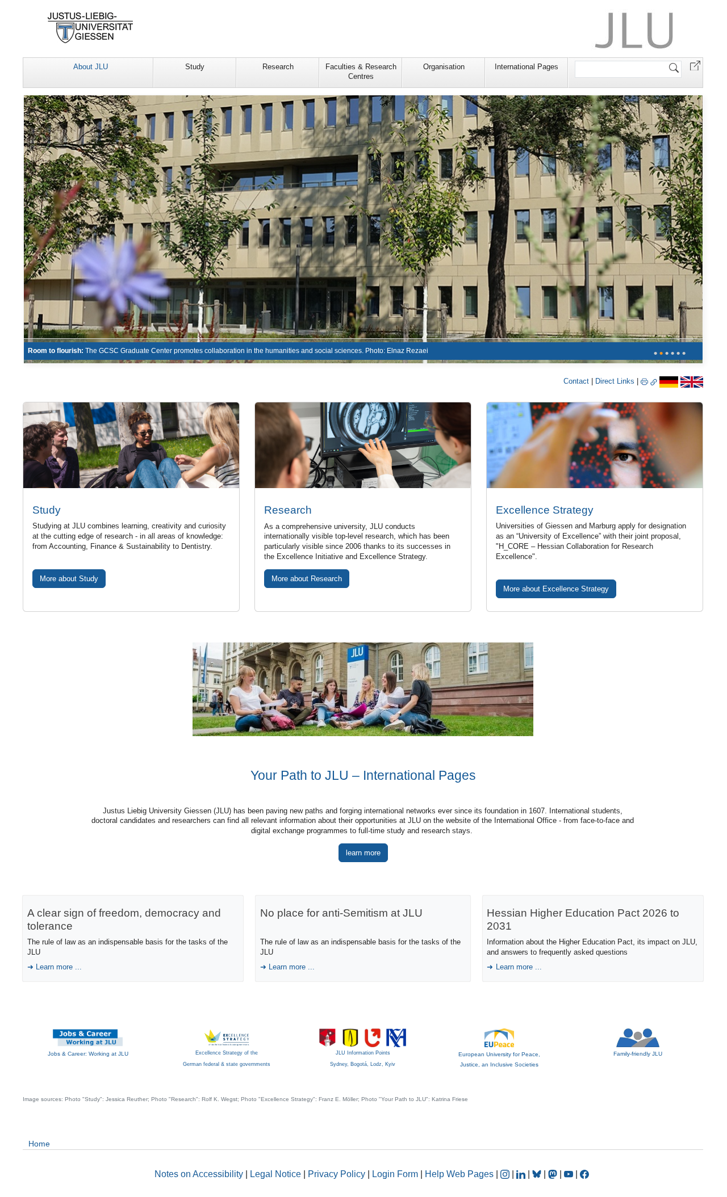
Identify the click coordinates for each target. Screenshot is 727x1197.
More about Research (306, 578)
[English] (691, 381)
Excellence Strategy (545, 510)
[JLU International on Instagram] (506, 1174)
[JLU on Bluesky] (538, 1174)
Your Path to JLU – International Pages (363, 775)
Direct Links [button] (616, 381)
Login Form (395, 1174)
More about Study (69, 578)
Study (194, 66)
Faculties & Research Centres (360, 71)
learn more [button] (363, 853)
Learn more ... (59, 967)
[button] (695, 65)
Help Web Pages (459, 1174)
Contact (576, 381)
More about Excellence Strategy (556, 589)
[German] (668, 381)
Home (39, 1143)
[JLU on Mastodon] (553, 1174)
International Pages (526, 66)
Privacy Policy (336, 1174)
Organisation (444, 66)
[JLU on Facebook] (584, 1174)
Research (278, 66)
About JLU (90, 66)
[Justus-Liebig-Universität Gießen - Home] (91, 28)
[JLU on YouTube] (569, 1174)
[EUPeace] (499, 1037)
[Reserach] (363, 229)
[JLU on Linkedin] (522, 1174)
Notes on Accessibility (199, 1174)
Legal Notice (275, 1174)
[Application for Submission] (131, 445)
